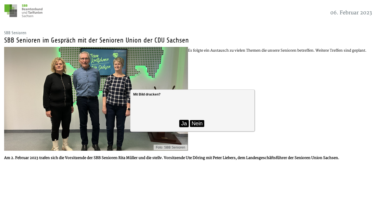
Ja (184, 123)
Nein (197, 123)
